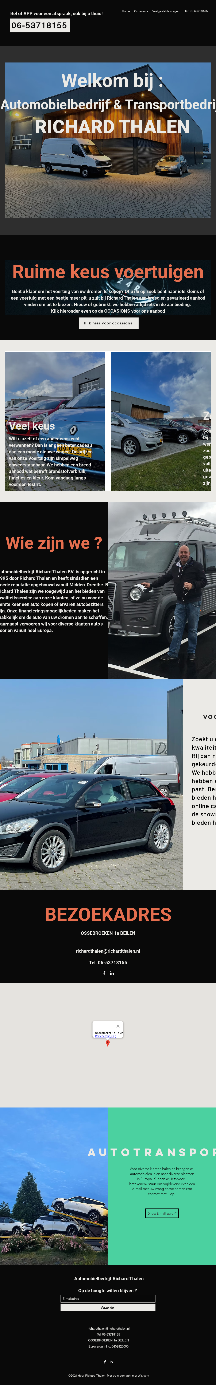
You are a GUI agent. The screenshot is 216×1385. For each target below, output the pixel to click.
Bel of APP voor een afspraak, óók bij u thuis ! (57, 13)
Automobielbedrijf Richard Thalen (109, 1278)
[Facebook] (104, 973)
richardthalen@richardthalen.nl (108, 951)
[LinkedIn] (112, 973)
